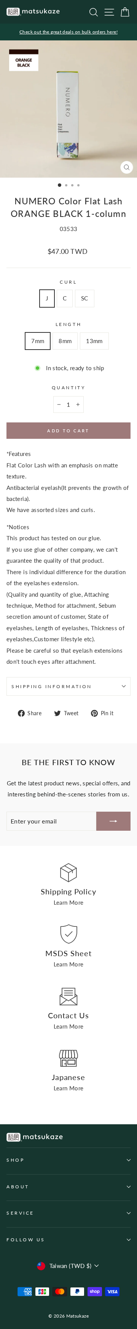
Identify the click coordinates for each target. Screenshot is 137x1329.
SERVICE (20, 1213)
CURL (68, 282)
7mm (37, 340)
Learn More (69, 902)
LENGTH (68, 324)
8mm (65, 340)
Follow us (25, 1239)
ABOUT (17, 1186)
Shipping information (51, 686)
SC (84, 298)
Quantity (68, 387)
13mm (94, 340)
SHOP (15, 1160)
